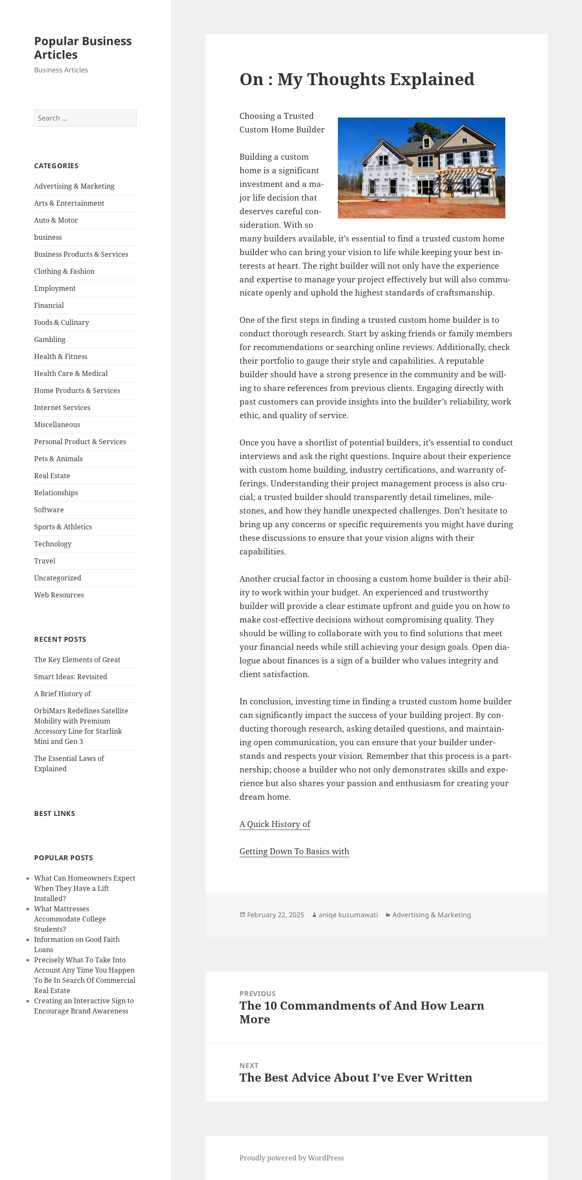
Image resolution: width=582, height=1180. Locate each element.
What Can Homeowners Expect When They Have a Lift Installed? (84, 888)
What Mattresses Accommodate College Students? (70, 919)
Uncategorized (57, 578)
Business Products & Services (81, 254)
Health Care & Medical (71, 373)
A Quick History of (274, 824)
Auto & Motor (56, 220)
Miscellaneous (57, 424)
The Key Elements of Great (77, 659)
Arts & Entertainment (69, 203)
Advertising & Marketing (74, 186)
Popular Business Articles (83, 47)
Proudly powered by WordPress (291, 1158)
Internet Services (62, 407)
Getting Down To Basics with (294, 851)
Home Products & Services (77, 390)
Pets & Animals (58, 458)
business (48, 237)
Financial (49, 305)
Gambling (50, 339)
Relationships (56, 492)
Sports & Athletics (63, 526)
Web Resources (59, 595)
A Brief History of (62, 693)
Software (49, 509)
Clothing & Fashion (64, 271)
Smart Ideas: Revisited (70, 676)
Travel (44, 561)
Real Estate (52, 475)
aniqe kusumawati (348, 914)
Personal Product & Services (80, 441)
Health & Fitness (60, 356)
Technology (53, 543)
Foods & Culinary (61, 322)
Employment (55, 288)
